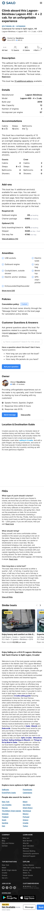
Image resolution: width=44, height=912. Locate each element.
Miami (25, 802)
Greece (25, 820)
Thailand (5, 817)
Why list (26, 843)
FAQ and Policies (8, 843)
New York (5, 802)
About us (5, 838)
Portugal (26, 817)
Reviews (26, 848)
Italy (3, 826)
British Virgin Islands (9, 870)
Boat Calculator (28, 846)
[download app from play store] (10, 897)
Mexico (25, 814)
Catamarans (27, 793)
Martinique (27, 811)
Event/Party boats (9, 793)
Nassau (5, 808)
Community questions (31, 853)
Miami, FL (26, 873)
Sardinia (5, 823)
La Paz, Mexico (28, 865)
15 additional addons (23, 81)
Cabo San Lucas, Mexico (32, 868)
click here (13, 333)
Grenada (5, 814)
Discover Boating (29, 851)
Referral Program (29, 856)
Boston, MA (27, 870)
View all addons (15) (10, 239)
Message (29, 907)
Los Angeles (6, 805)
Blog (3, 841)
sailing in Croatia (26, 440)
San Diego (27, 805)
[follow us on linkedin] (14, 887)
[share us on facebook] (7, 887)
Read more (6, 77)
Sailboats (5, 790)
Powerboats (27, 790)
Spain (4, 820)
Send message (10, 415)
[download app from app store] (27, 897)
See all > (5, 878)
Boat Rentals (27, 841)
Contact (5, 846)
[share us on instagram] (10, 887)
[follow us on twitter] (3, 887)
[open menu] (41, 3)
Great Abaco (28, 808)
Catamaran (20, 26)
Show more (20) (8, 291)
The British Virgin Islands (11, 811)
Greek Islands (28, 875)
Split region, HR (8, 26)
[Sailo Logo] (8, 3)
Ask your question (11, 367)
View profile (25, 415)
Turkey (25, 826)
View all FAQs (7, 597)
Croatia (25, 823)
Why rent (26, 838)
